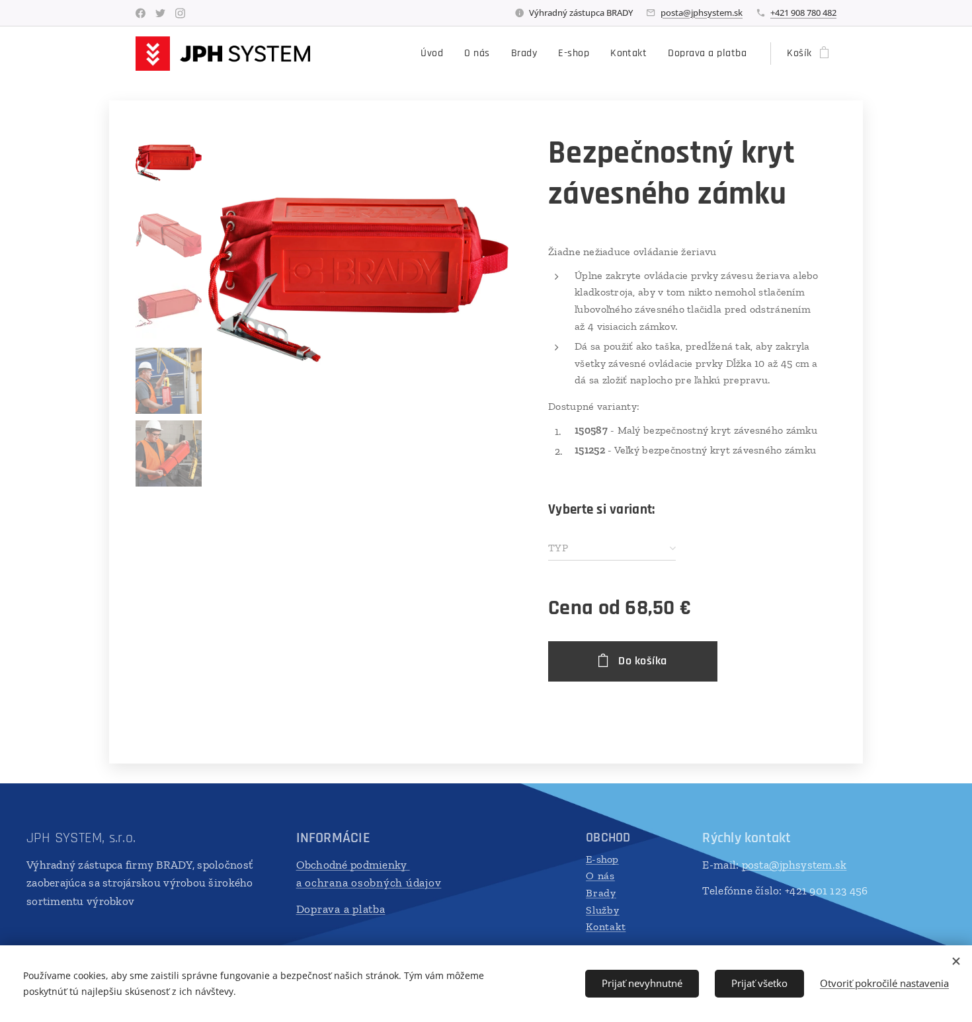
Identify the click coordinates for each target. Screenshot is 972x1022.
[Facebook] (140, 13)
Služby (603, 910)
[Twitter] (160, 13)
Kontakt (606, 926)
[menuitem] (435, 53)
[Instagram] (180, 13)
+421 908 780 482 (803, 13)
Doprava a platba (340, 909)
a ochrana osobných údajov (369, 882)
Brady (601, 892)
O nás (600, 875)
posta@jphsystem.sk (702, 13)
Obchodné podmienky (353, 864)
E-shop (602, 859)
